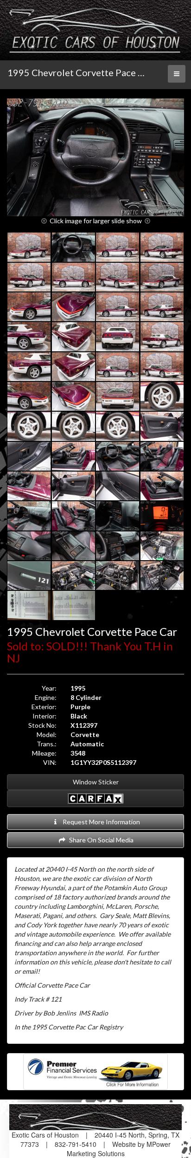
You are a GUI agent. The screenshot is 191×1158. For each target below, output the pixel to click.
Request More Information (100, 822)
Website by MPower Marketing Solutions (119, 1148)
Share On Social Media (100, 840)
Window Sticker (96, 782)
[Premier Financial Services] (95, 1070)
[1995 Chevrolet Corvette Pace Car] (95, 157)
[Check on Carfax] (95, 798)
